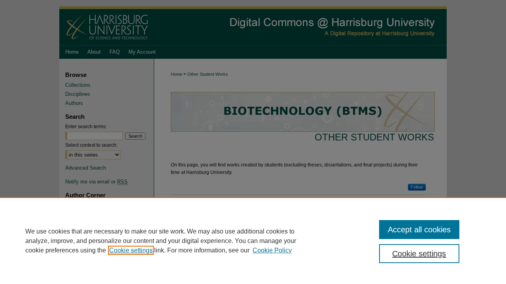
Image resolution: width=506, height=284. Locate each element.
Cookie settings (131, 250)
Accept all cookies (419, 229)
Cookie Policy (272, 250)
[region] (253, 240)
